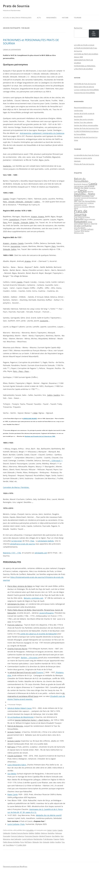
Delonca (44, 833)
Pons (22, 842)
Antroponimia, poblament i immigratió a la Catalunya (42, 133)
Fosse (92, 196)
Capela (59, 830)
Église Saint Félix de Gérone (84, 87)
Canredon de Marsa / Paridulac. (16, 487)
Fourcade (6, 836)
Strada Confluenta (82, 225)
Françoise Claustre (31, 836)
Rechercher (78, 28)
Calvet (49, 830)
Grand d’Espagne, (46, 613)
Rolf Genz (28, 842)
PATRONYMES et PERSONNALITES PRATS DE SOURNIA (31, 41)
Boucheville (77, 184)
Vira (82, 231)
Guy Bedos (11, 773)
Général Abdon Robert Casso (19, 708)
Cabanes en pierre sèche (83, 158)
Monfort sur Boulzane (81, 207)
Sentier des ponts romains (83, 119)
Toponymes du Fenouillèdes (84, 93)
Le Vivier (84, 205)
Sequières (87, 224)
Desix (82, 190)
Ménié (76, 208)
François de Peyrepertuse (89, 198)
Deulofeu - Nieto (84, 194)
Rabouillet (79, 219)
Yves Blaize (10, 845)
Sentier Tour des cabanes (83, 122)
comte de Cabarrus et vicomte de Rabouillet (38, 634)
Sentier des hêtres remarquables (86, 125)
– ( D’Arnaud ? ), (56, 460)
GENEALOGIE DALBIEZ (30, 418)
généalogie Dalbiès (46, 541)
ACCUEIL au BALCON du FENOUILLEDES (17, 18)
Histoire (65, 18)
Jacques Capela (79, 203)
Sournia (94, 223)
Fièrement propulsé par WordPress (15, 866)
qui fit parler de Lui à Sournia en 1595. (43, 436)
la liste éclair (16, 541)
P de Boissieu (48, 839)
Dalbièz (37, 833)
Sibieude (35, 842)
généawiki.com (40, 553)
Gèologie (77, 161)
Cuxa (75, 191)
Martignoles (37, 839)
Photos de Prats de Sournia (84, 164)
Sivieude (46, 842)
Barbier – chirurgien (29, 657)
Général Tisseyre (45, 836)
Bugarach (85, 184)
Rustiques (28, 436)
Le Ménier (90, 203)
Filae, (32, 541)
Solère (52, 842)
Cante (54, 830)
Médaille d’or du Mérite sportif (48, 815)
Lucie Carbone (27, 839)
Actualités (30, 830)
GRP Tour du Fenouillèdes (85, 201)
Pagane (56, 839)
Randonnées (51, 18)
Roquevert (80, 221)
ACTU (39, 18)
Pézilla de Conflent (84, 217)
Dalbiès (31, 833)
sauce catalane (78, 224)
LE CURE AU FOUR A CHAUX (84, 45)
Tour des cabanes (79, 228)
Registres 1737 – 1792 (12, 553)
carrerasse (89, 186)
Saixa (90, 222)
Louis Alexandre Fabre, (17, 765)
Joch (85, 203)
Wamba (86, 231)
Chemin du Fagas (81, 188)
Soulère (58, 842)
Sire (40, 842)
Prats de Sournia (16, 6)
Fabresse (58, 833)
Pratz (75, 217)
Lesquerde (77, 205)
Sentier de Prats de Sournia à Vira (86, 128)
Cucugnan (92, 188)
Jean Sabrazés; (16, 839)
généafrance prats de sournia (22, 544)
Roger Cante (12, 794)
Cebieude (6, 833)
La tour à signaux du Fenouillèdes (86, 90)
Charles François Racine (19, 833)
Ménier (92, 206)
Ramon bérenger (89, 219)
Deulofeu (51, 833)
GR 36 (81, 199)
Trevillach (77, 231)
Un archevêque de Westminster (20, 717)
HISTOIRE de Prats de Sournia (85, 84)
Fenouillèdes (85, 196)
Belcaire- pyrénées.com (33, 598)
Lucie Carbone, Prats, (16, 824)
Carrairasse (79, 186)
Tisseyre (39, 672)
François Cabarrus (17, 836)
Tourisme (77, 18)
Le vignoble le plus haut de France (86, 155)
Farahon (77, 196)
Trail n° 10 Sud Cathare (83, 229)
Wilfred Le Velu (79, 233)
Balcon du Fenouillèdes (81, 180)
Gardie (76, 199)
